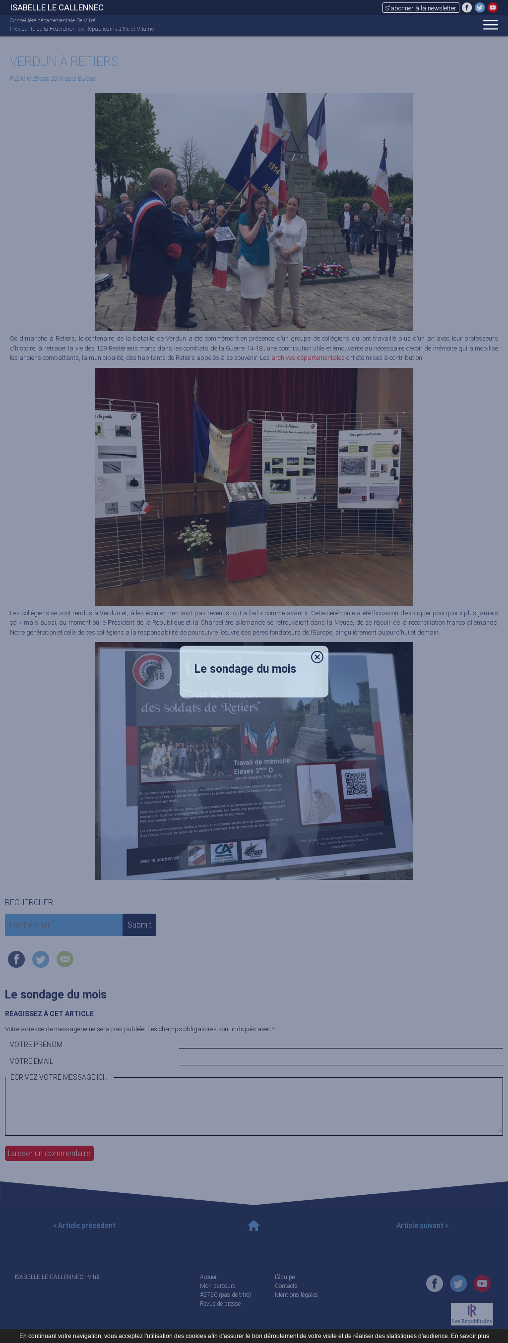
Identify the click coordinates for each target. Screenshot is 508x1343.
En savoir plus (470, 1336)
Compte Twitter (480, 7)
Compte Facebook (467, 7)
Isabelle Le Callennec (57, 7)
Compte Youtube (493, 7)
